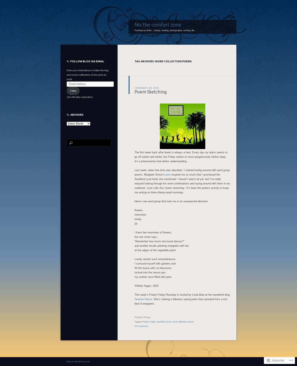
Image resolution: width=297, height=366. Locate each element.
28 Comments (141, 326)
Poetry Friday (149, 322)
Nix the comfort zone (158, 25)
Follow (73, 91)
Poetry (147, 317)
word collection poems (183, 322)
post (168, 174)
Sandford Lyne (164, 322)
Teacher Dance (143, 299)
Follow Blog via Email (87, 61)
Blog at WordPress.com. (79, 361)
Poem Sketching (151, 91)
